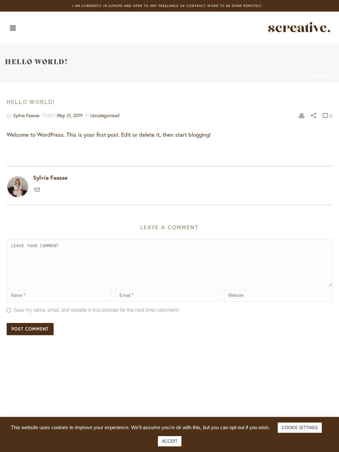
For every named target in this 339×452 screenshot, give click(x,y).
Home (287, 76)
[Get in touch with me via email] (37, 190)
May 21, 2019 (69, 115)
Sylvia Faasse (26, 115)
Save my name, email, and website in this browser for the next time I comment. (96, 310)
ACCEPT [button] (169, 441)
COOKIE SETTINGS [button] (300, 427)
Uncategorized (104, 115)
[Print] (301, 115)
